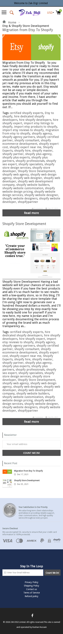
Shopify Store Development (36, 171)
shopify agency (42, 133)
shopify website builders (32, 184)
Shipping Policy (31, 585)
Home (11, 22)
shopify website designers (19, 198)
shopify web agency (15, 174)
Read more (31, 213)
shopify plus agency (38, 154)
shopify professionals (30, 160)
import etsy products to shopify (35, 126)
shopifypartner (28, 202)
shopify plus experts (16, 157)
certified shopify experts (26, 113)
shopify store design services (28, 165)
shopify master (42, 150)
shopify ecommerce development (26, 142)
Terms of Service (31, 592)
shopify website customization (22, 188)
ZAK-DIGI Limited (18, 622)
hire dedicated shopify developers (26, 333)
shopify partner (13, 154)
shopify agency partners (18, 137)
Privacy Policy (31, 582)
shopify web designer (27, 178)
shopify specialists (30, 164)
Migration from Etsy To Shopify (27, 30)
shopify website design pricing (28, 189)
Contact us (31, 589)
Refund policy (31, 596)
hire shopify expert (32, 338)
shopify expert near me (25, 147)
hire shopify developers (35, 119)
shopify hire (22, 150)
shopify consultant (26, 140)
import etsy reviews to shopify (23, 130)
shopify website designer (41, 195)
